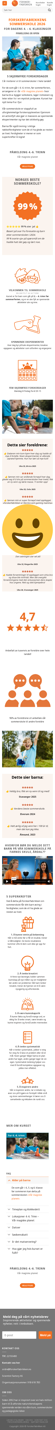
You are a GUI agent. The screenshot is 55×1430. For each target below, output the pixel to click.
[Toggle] (9, 1180)
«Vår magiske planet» (32, 91)
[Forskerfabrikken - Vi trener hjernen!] (22, 3)
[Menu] (4, 3)
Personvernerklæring (18, 1422)
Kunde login (50, 3)
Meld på (45, 1335)
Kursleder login (40, 3)
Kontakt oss (41, 1420)
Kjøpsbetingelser (39, 1422)
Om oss (29, 1420)
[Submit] (49, 10)
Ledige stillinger (15, 1420)
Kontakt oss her (11, 1362)
